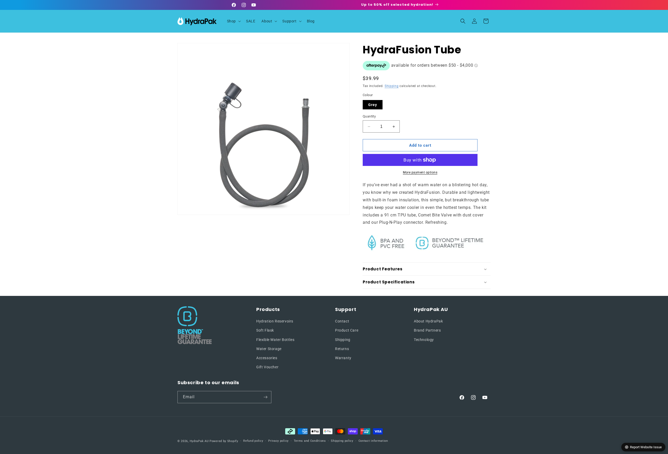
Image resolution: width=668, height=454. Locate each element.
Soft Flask (265, 330)
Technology (424, 340)
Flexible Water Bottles (275, 340)
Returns (342, 349)
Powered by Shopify (224, 441)
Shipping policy (342, 441)
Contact (342, 321)
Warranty (343, 358)
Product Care (346, 330)
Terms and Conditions (310, 441)
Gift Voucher (267, 367)
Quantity (369, 116)
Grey (372, 105)
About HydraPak (428, 321)
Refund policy (253, 441)
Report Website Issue (646, 447)
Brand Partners (427, 330)
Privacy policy (278, 441)
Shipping (392, 86)
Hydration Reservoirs (274, 321)
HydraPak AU (199, 441)
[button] (233, 21)
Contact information (373, 441)
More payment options (420, 172)
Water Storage (269, 349)
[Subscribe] (265, 397)
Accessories (266, 358)
